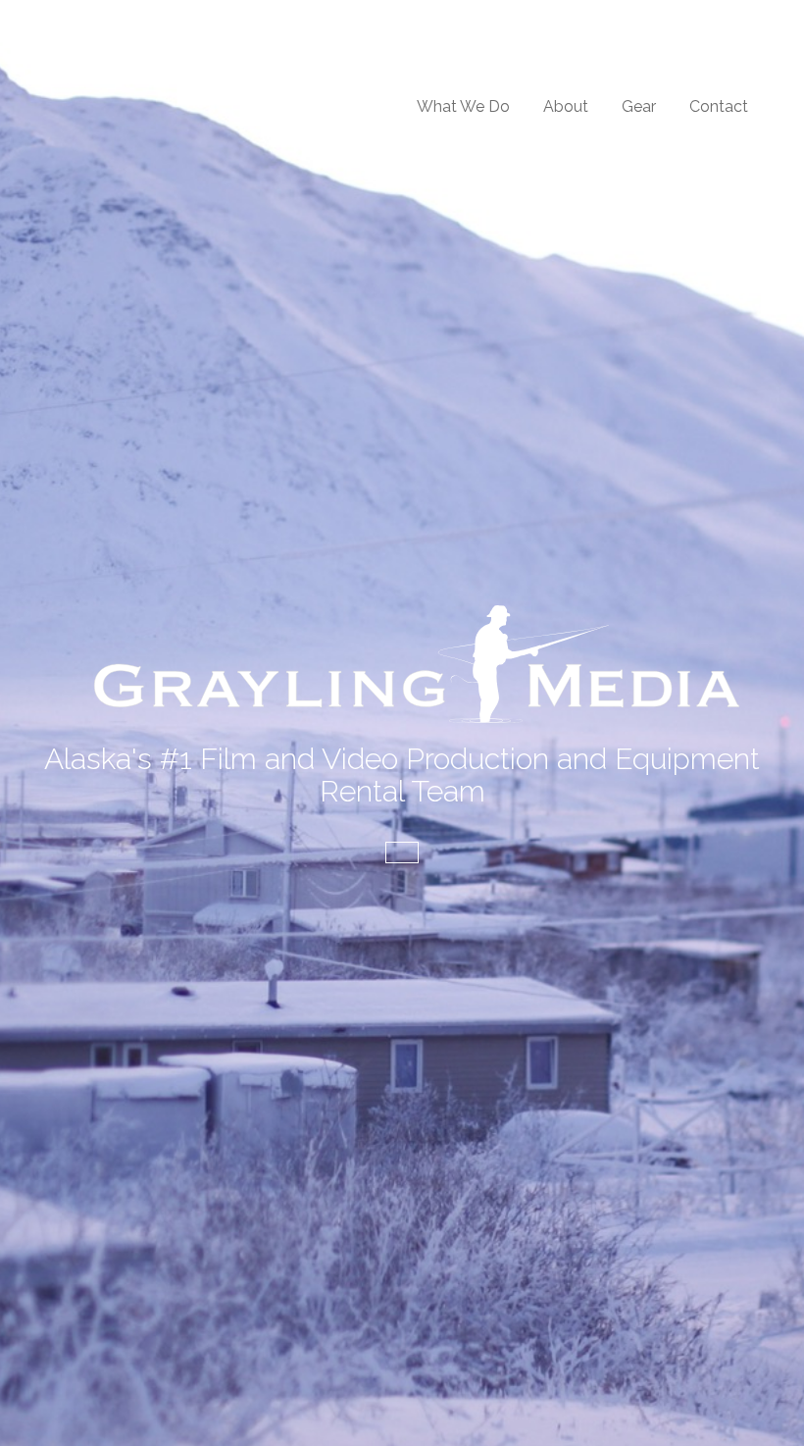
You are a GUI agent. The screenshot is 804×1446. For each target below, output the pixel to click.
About (565, 106)
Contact (718, 106)
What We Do (463, 106)
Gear (639, 106)
